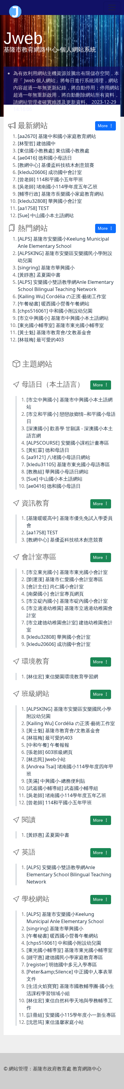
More (103, 125)
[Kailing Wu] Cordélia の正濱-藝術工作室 (62, 296)
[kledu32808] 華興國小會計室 (50, 201)
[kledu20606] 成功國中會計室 (50, 172)
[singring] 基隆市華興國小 (46, 267)
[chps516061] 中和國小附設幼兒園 (55, 311)
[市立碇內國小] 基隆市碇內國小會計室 (67, 601)
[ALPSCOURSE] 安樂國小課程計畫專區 (67, 443)
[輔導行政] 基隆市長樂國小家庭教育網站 (61, 193)
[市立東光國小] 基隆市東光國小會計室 (67, 572)
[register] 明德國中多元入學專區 (61, 964)
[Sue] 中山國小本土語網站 (46, 215)
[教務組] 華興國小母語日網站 (57, 471)
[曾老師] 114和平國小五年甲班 (50, 179)
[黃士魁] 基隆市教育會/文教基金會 (54, 332)
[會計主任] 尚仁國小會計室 (55, 586)
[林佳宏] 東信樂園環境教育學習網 (62, 676)
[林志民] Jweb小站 (46, 759)
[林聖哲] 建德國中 (37, 143)
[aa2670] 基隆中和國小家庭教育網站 (57, 136)
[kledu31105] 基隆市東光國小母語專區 (68, 464)
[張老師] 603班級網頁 (49, 752)
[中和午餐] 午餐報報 (47, 745)
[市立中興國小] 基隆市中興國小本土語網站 (63, 318)
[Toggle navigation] (112, 8)
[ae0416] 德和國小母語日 (45, 157)
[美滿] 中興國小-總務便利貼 (55, 781)
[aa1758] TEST (33, 208)
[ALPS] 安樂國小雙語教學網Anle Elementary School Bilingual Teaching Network (68, 874)
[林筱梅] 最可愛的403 (41, 339)
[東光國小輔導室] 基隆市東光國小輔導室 (61, 325)
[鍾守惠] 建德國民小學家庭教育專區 (64, 957)
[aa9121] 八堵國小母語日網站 (58, 457)
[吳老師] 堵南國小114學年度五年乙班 (58, 186)
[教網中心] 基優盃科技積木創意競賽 (56, 165)
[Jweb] (15, 7)
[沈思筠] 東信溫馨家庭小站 (55, 1022)
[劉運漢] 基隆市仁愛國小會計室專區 (64, 579)
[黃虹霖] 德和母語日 (47, 450)
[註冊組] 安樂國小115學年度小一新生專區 (71, 1015)
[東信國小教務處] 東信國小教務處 (53, 150)
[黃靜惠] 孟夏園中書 (39, 275)
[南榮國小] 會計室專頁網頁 (55, 593)
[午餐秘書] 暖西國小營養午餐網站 (53, 303)
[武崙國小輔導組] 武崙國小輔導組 (62, 788)
